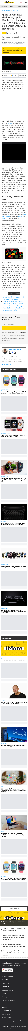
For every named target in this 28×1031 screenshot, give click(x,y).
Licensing (4, 997)
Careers (4, 993)
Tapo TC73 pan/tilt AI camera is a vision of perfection (14, 929)
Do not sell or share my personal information (13, 1021)
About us (4, 1004)
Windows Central (6, 1017)
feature (9, 123)
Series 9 (20, 217)
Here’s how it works (18, 43)
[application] (14, 151)
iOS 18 (11, 6)
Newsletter (23, 75)
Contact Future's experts (8, 980)
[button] (26, 2)
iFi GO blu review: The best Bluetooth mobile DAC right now (14, 945)
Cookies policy (5, 986)
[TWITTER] (10, 353)
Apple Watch (16, 10)
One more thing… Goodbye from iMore (14, 923)
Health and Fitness (6, 10)
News (3, 33)
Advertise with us (6, 1010)
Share (5, 75)
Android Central (6, 1014)
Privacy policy (5, 983)
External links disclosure (8, 1000)
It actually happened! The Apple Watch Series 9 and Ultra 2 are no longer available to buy (14, 308)
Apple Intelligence (22, 6)
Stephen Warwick (12, 32)
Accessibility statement (8, 990)
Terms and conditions (7, 976)
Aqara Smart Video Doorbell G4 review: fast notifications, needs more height (13, 937)
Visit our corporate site (14, 965)
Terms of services (20, 332)
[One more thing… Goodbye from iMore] (14, 918)
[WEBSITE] (15, 353)
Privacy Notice (22, 334)
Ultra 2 (4, 219)
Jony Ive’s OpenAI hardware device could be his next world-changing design (15, 953)
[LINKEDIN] (13, 353)
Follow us (15, 75)
